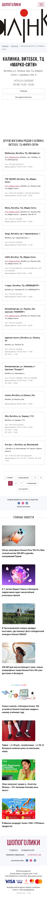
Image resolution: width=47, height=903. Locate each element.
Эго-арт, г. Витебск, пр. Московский (21, 444)
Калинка (14, 46)
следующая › (32, 483)
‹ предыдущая (23, 478)
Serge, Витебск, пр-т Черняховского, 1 (22, 234)
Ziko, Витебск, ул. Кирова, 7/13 (19, 416)
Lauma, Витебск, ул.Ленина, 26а (20, 395)
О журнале (13, 850)
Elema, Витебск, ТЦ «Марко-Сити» (21, 208)
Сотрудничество (27, 850)
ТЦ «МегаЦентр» (12, 157)
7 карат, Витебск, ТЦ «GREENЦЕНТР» (22, 285)
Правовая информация (15, 855)
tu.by (29, 893)
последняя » (23, 489)
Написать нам (35, 855)
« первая (9, 478)
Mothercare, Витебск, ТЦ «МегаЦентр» (22, 153)
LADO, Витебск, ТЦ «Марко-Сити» (20, 257)
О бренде (23, 91)
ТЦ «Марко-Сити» (13, 186)
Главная (5, 46)
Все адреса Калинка (23, 97)
